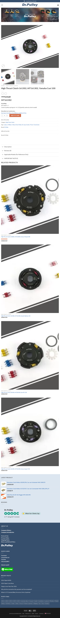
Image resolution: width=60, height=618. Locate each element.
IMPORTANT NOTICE (11, 158)
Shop (33, 613)
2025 (18, 601)
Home (3, 85)
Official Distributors (15, 613)
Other (17, 603)
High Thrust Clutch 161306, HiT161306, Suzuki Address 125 (15, 316)
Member (52, 601)
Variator (47, 603)
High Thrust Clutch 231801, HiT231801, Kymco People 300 (15, 236)
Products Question (28, 603)
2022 (7, 601)
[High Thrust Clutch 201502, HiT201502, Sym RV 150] (30, 355)
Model (56, 601)
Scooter (28, 124)
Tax (39, 603)
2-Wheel (9, 124)
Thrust (31, 124)
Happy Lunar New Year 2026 (9, 586)
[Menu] (2, 5)
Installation (40, 601)
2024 (14, 601)
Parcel (21, 603)
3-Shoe (13, 124)
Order (13, 603)
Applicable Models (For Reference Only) (16, 154)
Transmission (36, 124)
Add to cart (15, 115)
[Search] (24, 1)
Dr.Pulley (6, 127)
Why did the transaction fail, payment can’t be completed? (16, 589)
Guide (35, 601)
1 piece (5, 124)
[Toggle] (2, 147)
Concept (31, 601)
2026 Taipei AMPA (6, 580)
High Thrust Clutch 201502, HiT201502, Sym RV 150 (14, 392)
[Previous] (4, 46)
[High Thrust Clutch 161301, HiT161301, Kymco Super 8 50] (30, 432)
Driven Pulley (18, 124)
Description (8, 147)
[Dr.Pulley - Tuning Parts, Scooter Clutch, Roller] (30, 4)
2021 (3, 601)
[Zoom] (3, 65)
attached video (24, 601)
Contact (41, 613)
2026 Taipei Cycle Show (7, 583)
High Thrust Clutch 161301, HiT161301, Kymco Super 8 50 (15, 469)
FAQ (23, 613)
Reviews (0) (7, 150)
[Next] (55, 46)
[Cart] (58, 5)
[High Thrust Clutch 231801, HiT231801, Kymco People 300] (30, 199)
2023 (10, 601)
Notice (3, 603)
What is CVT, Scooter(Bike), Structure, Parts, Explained (15, 592)
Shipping (35, 603)
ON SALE (8, 603)
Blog (36, 613)
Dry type (24, 124)
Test (43, 603)
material (47, 601)
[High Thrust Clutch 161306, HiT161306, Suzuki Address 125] (30, 279)
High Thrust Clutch (12, 85)
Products (28, 613)
